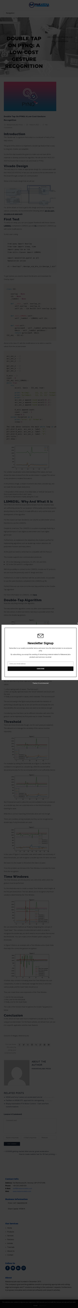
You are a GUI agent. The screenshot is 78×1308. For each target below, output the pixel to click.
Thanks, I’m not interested (40, 683)
